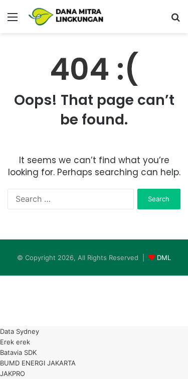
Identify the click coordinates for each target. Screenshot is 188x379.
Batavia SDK (18, 352)
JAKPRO (12, 373)
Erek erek (15, 342)
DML (164, 258)
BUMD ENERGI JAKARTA (38, 363)
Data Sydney (19, 331)
